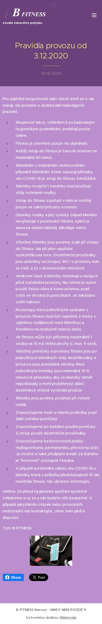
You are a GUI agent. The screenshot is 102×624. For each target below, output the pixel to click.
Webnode (68, 617)
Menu (94, 15)
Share (16, 577)
